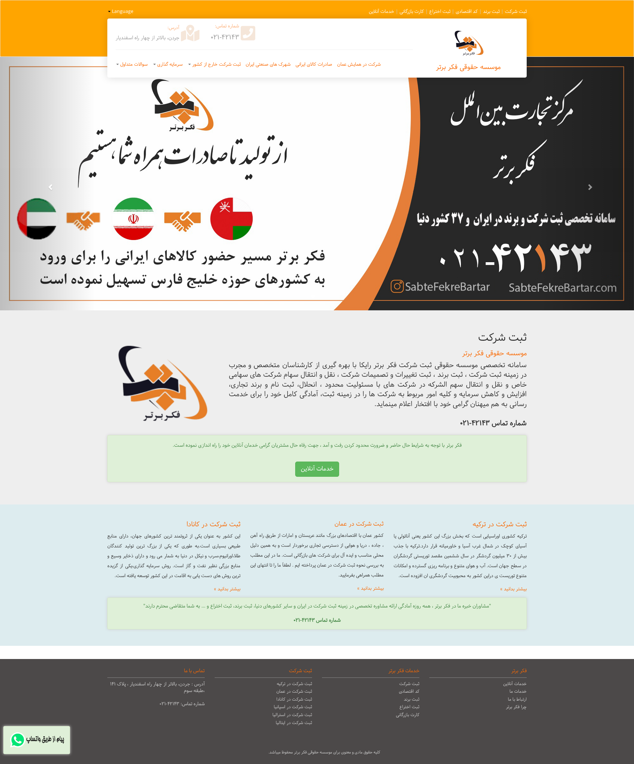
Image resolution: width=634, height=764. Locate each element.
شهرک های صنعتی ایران (268, 64)
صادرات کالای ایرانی (314, 64)
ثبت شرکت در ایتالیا (294, 723)
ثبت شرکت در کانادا (294, 699)
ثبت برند (491, 12)
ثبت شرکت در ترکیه (294, 684)
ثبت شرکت (516, 12)
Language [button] (122, 12)
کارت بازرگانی (412, 12)
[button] (47, 183)
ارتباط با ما (517, 699)
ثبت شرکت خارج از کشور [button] (216, 64)
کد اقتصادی (467, 12)
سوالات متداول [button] (133, 64)
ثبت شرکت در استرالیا (292, 715)
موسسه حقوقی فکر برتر (468, 67)
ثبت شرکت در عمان (294, 691)
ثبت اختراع (439, 12)
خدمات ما (518, 691)
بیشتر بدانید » (513, 589)
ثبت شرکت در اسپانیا (293, 707)
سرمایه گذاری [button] (169, 64)
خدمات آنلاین (381, 12)
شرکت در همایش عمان (359, 64)
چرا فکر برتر (516, 707)
